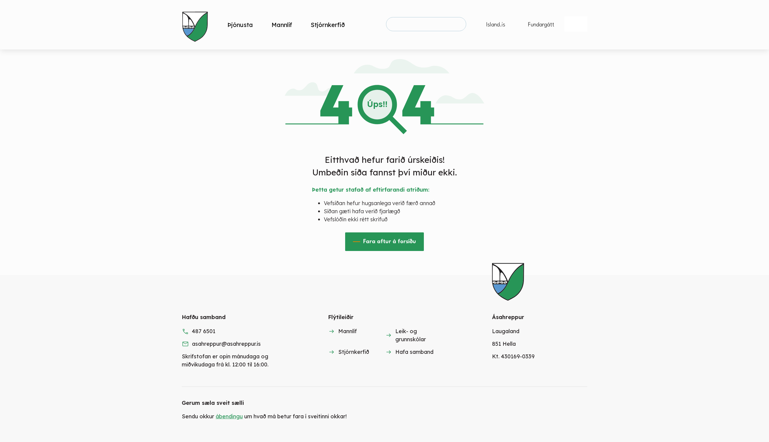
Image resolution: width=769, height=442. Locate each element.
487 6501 (203, 331)
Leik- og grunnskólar (410, 335)
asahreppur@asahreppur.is (226, 343)
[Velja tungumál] (575, 24)
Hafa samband (414, 351)
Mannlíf (347, 331)
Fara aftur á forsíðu (389, 241)
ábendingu (229, 416)
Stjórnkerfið (353, 351)
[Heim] (196, 25)
